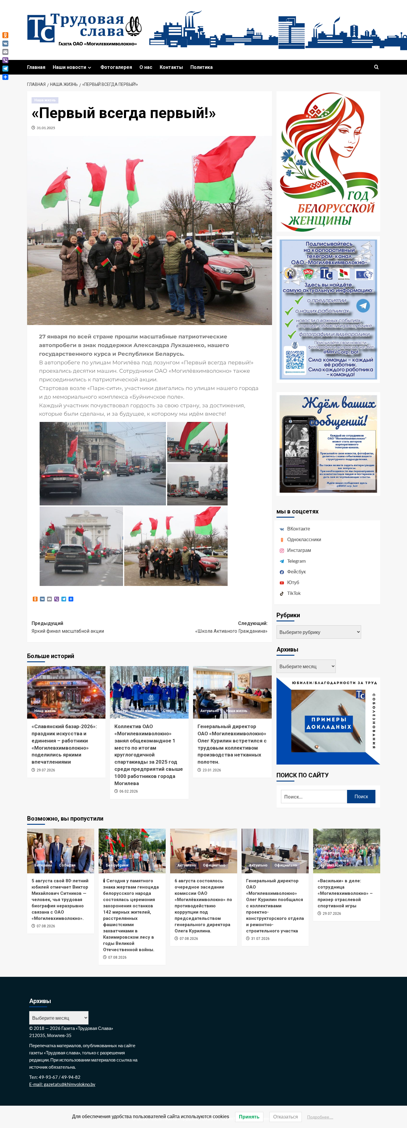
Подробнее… (320, 1117)
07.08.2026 (46, 926)
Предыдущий (68, 627)
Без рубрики (117, 865)
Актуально (209, 711)
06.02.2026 (128, 791)
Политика (201, 67)
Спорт (168, 711)
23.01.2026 (212, 770)
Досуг (122, 711)
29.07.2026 (46, 770)
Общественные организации (334, 862)
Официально (214, 865)
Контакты (171, 67)
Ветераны (43, 865)
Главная (36, 67)
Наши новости (69, 67)
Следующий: (231, 627)
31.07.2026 (260, 939)
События (67, 865)
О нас (145, 67)
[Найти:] (314, 796)
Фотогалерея (116, 67)
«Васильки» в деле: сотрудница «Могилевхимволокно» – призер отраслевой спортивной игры (345, 893)
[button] (376, 67)
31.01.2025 (46, 128)
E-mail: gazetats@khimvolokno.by (62, 1084)
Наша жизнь (45, 100)
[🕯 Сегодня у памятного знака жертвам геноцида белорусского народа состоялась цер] (132, 851)
